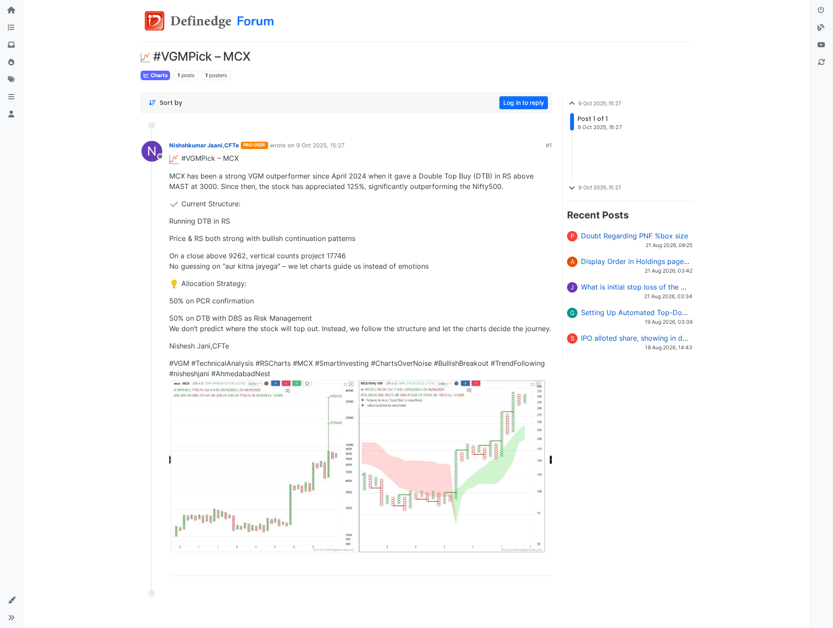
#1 (549, 145)
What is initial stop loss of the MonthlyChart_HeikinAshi (672, 287)
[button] (11, 97)
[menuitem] (483, 566)
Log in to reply (523, 102)
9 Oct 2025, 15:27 (320, 145)
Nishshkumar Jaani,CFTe (204, 145)
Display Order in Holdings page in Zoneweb (652, 261)
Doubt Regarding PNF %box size (634, 235)
